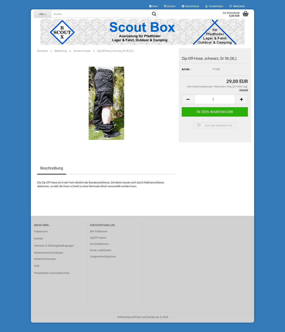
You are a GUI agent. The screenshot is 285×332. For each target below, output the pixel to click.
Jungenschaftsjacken (103, 256)
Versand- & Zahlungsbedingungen (54, 245)
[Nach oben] (273, 326)
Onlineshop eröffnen (129, 317)
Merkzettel (238, 6)
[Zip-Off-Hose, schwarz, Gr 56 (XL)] (106, 102)
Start (155, 6)
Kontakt (38, 238)
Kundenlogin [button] (215, 6)
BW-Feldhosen (98, 231)
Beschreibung (51, 168)
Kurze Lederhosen (100, 250)
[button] (190, 6)
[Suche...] (154, 14)
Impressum (41, 231)
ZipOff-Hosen (98, 237)
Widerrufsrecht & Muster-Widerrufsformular (49, 256)
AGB (36, 265)
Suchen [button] (170, 6)
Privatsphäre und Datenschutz (51, 273)
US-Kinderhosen (99, 244)
